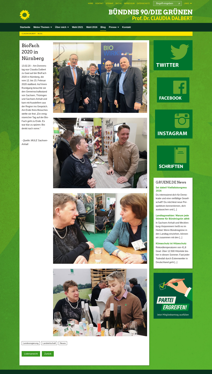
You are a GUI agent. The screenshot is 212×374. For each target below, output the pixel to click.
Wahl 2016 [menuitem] (91, 27)
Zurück (47, 354)
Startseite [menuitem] (25, 27)
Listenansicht (31, 354)
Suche (119, 3)
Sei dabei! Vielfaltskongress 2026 (171, 189)
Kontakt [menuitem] (126, 27)
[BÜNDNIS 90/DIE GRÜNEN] (24, 15)
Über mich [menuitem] (60, 27)
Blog (40, 33)
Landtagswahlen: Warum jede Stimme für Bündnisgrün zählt (172, 217)
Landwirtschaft (49, 343)
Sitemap (109, 3)
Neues (63, 343)
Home (90, 3)
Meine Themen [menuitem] (41, 27)
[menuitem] (90, 3)
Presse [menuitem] (113, 27)
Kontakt (99, 3)
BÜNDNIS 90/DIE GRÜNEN (150, 12)
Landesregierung (31, 343)
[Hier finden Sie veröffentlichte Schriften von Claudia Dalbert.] (173, 158)
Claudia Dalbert (29, 33)
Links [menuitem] (186, 3)
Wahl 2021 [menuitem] (77, 27)
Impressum (129, 3)
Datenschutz (143, 3)
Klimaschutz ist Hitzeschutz (171, 243)
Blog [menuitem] (103, 27)
